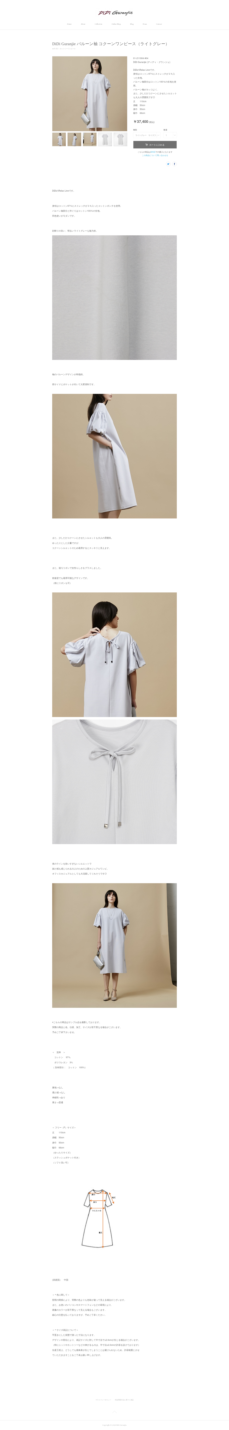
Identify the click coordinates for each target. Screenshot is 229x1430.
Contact (159, 24)
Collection (98, 24)
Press (145, 24)
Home (69, 24)
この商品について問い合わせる (155, 155)
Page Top (114, 1412)
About (83, 24)
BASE (153, 151)
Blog (132, 24)
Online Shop (116, 24)
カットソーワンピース (68, 49)
